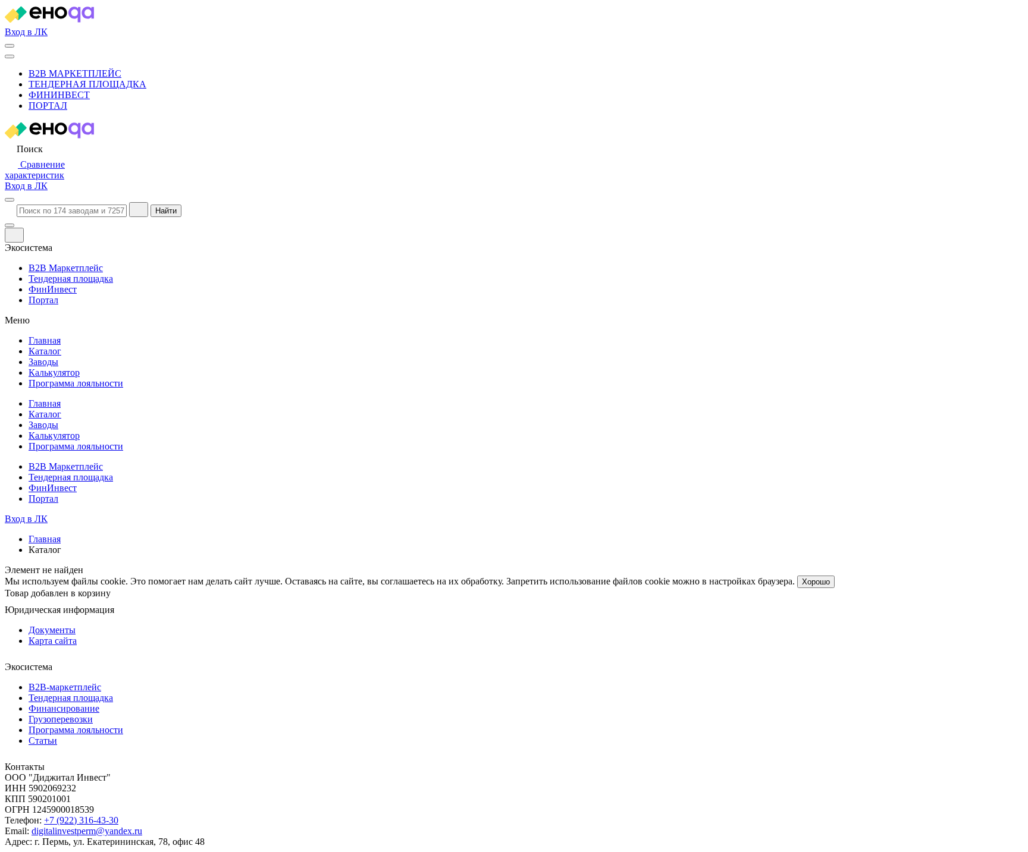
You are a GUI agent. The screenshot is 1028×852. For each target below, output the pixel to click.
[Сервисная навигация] (9, 46)
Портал (48, 105)
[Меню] (9, 56)
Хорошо (816, 581)
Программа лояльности (76, 383)
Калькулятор (54, 372)
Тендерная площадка (87, 84)
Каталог (45, 351)
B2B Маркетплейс (75, 73)
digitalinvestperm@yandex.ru (87, 831)
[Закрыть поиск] (138, 209)
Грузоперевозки (61, 719)
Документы (52, 630)
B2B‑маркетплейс (65, 687)
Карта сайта (53, 641)
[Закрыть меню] (9, 225)
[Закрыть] (14, 235)
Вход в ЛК (26, 32)
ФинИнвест (59, 95)
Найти (166, 210)
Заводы (43, 362)
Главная (45, 340)
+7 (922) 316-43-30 (81, 820)
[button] (24, 149)
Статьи (43, 740)
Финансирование (64, 708)
